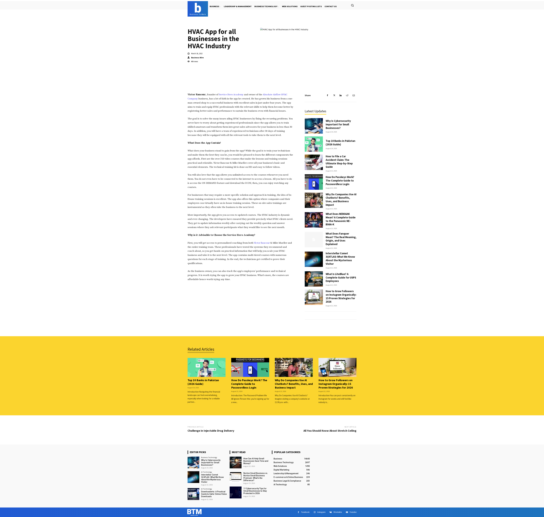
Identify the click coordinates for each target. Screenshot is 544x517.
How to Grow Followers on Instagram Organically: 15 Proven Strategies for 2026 (341, 296)
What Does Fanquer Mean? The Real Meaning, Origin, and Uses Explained (341, 239)
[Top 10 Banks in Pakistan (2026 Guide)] (314, 144)
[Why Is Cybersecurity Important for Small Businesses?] (314, 126)
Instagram (321, 512)
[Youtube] (346, 512)
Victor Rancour (262, 242)
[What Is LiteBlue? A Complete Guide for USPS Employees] (314, 279)
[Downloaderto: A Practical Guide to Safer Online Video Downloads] (193, 494)
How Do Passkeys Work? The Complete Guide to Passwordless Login (340, 180)
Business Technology (209, 457)
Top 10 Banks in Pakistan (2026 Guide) (340, 142)
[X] (334, 95)
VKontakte (337, 512)
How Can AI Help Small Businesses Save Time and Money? (255, 461)
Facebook (305, 512)
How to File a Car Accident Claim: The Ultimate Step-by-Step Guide (339, 161)
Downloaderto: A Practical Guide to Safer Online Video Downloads (214, 494)
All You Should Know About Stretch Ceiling (329, 430)
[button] (352, 5)
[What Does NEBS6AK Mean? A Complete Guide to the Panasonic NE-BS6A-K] (314, 220)
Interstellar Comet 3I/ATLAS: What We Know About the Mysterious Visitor (340, 258)
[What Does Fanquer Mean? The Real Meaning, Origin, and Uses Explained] (314, 239)
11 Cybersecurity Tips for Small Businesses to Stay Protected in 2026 (255, 490)
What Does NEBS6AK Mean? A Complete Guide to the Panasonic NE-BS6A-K (341, 219)
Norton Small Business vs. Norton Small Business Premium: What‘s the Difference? (255, 476)
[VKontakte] (330, 512)
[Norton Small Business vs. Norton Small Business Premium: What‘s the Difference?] (235, 477)
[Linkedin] (340, 95)
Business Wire (197, 58)
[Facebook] (327, 95)
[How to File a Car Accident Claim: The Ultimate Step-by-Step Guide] (314, 162)
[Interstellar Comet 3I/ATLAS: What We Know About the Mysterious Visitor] (314, 259)
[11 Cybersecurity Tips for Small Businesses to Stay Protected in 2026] (235, 492)
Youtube (353, 512)
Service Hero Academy (231, 94)
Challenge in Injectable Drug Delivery (211, 430)
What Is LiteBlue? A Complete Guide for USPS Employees (341, 277)
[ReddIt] (347, 95)
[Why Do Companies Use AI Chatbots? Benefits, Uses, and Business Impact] (314, 200)
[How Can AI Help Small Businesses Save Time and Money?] (235, 462)
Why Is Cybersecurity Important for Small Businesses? (338, 124)
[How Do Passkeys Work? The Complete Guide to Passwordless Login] (314, 182)
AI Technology (206, 472)
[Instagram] (314, 512)
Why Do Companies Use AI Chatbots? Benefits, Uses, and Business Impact (341, 199)
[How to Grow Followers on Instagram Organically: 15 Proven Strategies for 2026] (314, 297)
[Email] (353, 95)
